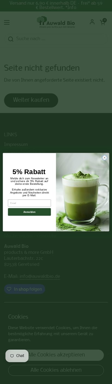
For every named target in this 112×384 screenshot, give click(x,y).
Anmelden (29, 211)
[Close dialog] (104, 157)
